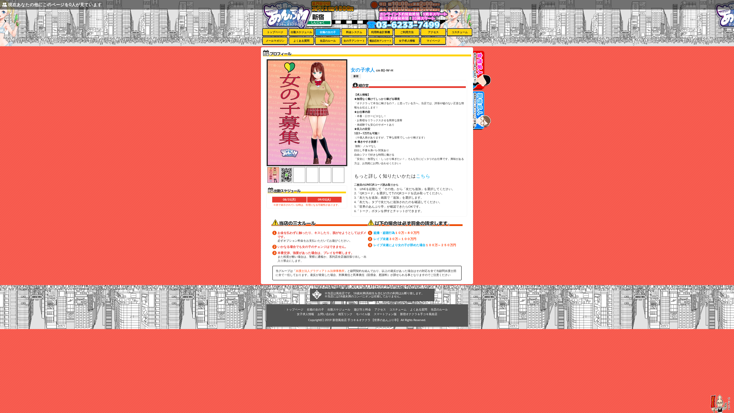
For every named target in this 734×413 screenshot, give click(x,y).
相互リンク (345, 314)
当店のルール (328, 41)
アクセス (433, 32)
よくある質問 (301, 41)
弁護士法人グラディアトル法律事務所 (320, 271)
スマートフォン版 (385, 314)
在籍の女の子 (328, 32)
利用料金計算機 (380, 32)
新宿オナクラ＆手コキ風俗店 (418, 314)
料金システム (354, 32)
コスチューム (460, 32)
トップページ (275, 32)
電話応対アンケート (380, 41)
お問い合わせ (326, 314)
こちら (423, 176)
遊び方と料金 (362, 309)
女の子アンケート (354, 41)
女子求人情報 (407, 41)
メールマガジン (275, 41)
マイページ (433, 41)
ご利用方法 (407, 32)
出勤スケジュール (301, 32)
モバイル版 (363, 314)
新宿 (355, 76)
